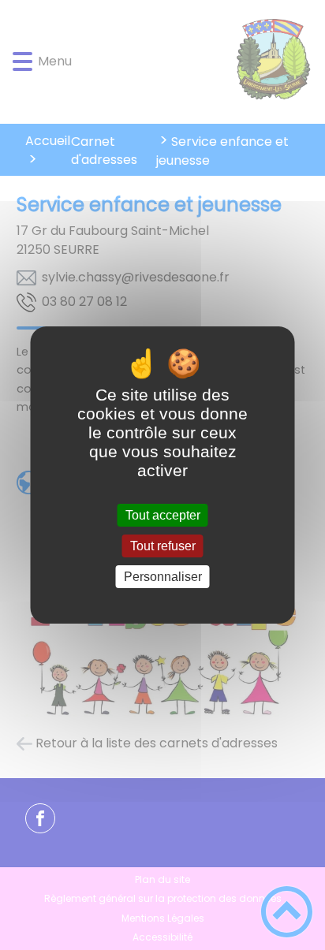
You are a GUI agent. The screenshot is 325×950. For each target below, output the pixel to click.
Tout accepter (162, 515)
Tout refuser (163, 546)
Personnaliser (163, 576)
